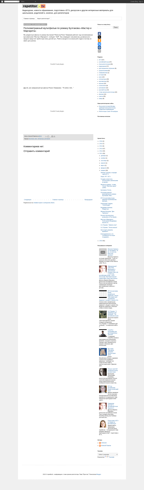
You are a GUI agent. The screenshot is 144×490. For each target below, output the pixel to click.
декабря (103, 155)
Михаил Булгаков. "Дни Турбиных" (107, 212)
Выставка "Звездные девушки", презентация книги (112, 352)
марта (103, 165)
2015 (101, 143)
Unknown (104, 443)
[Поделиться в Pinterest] (54, 136)
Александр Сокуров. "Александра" (107, 204)
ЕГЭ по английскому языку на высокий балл (113, 389)
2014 (101, 146)
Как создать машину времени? (107, 230)
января (103, 170)
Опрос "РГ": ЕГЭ (105, 176)
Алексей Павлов (106, 445)
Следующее (27, 199)
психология (102, 85)
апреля (103, 163)
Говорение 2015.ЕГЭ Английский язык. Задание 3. (113, 406)
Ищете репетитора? (43, 18)
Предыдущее (89, 199)
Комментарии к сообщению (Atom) (44, 202)
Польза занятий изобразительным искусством (113, 370)
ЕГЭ (100, 60)
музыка (101, 83)
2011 (101, 153)
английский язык (104, 62)
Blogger (98, 474)
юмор (100, 98)
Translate (111, 457)
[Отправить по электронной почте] (46, 136)
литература (41, 138)
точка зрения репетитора (106, 92)
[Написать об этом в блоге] (48, 136)
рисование (47, 138)
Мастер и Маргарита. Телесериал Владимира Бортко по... (109, 221)
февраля (104, 168)
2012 (101, 151)
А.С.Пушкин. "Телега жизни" (109, 227)
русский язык (103, 90)
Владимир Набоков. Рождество (106, 208)
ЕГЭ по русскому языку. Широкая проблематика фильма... (108, 199)
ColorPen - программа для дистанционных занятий (112, 332)
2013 (101, 148)
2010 (101, 240)
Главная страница (29, 18)
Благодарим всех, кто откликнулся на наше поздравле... (108, 235)
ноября (103, 158)
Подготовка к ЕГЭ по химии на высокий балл (113, 422)
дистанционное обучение (106, 68)
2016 (101, 141)
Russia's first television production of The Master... (109, 216)
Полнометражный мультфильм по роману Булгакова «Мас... (108, 194)
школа (101, 96)
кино (36, 138)
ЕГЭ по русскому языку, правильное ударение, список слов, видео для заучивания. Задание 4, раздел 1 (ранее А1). (108, 295)
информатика (103, 72)
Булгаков (31, 138)
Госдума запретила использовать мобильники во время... (109, 180)
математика (102, 81)
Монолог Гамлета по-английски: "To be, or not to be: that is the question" (113, 252)
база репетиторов (104, 64)
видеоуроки (102, 66)
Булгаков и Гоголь (106, 190)
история (101, 75)
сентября (104, 160)
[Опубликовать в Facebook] (52, 136)
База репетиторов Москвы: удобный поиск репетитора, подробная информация (107, 108)
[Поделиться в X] (50, 136)
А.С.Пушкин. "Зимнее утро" (109, 225)
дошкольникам (103, 70)
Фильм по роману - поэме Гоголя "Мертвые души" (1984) (108, 186)
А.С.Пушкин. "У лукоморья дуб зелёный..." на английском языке (113, 314)
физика (101, 94)
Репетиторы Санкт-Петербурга (108, 111)
